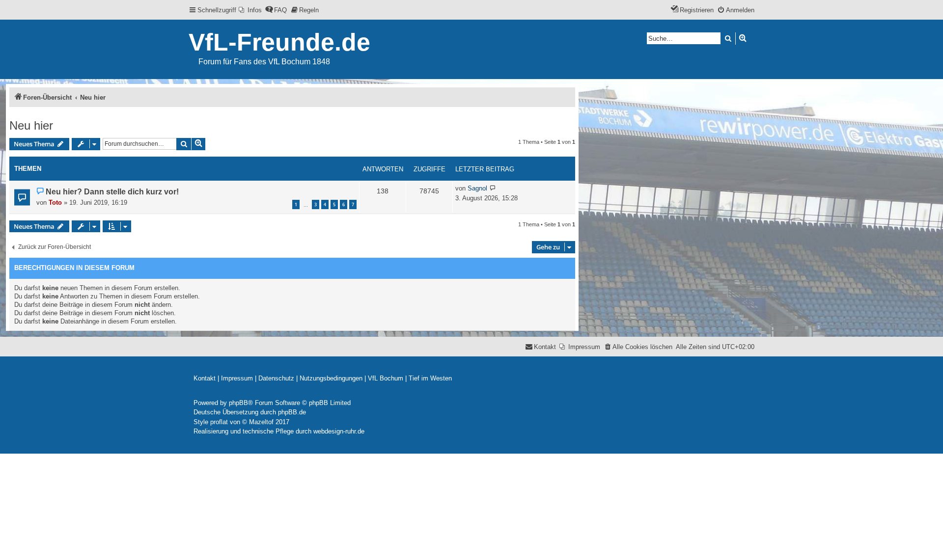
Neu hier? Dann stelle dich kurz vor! (112, 192)
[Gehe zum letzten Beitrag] (493, 188)
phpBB (238, 402)
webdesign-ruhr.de (338, 431)
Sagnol (477, 188)
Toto (55, 202)
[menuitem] (250, 10)
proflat (219, 422)
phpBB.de (292, 412)
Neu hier (31, 125)
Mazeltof (261, 422)
